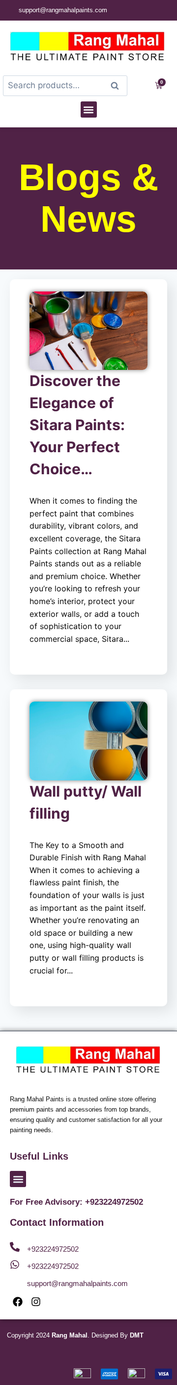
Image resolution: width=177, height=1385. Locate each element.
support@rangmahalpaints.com (77, 1283)
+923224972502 (53, 1249)
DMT (137, 1335)
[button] (89, 109)
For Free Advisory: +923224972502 (76, 1202)
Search (118, 86)
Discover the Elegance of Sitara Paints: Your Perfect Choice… (77, 425)
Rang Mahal (70, 1335)
